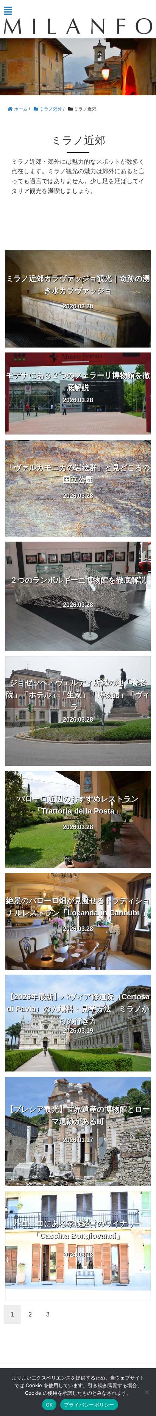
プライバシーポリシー (89, 1405)
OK (49, 1405)
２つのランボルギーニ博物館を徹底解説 (78, 580)
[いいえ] (146, 1392)
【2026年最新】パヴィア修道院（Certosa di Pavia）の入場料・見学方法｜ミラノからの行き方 (78, 1008)
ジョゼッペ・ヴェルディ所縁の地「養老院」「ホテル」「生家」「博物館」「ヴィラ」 (78, 694)
